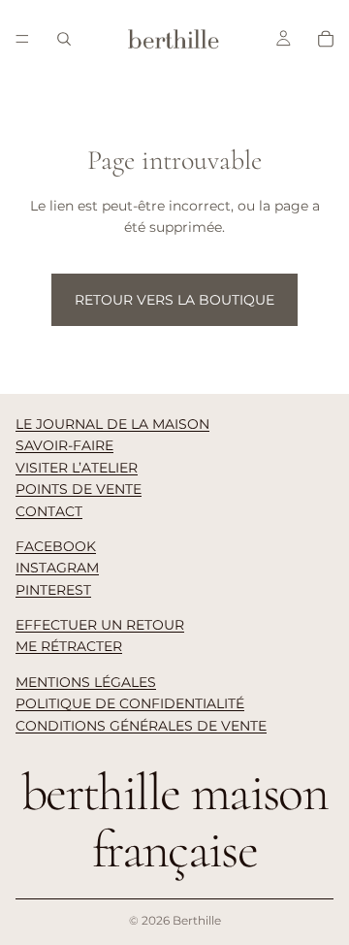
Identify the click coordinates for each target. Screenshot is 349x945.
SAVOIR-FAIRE (64, 445)
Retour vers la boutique (174, 300)
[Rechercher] (64, 38)
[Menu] (22, 38)
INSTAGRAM (57, 567)
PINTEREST (53, 590)
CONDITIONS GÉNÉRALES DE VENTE (141, 725)
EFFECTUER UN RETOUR (100, 625)
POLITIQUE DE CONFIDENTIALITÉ (130, 703)
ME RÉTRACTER (69, 646)
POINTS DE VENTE (79, 489)
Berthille (197, 920)
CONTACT (49, 511)
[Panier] (325, 38)
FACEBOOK (56, 546)
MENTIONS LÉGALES (86, 682)
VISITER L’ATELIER (77, 467)
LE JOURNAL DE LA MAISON (112, 424)
